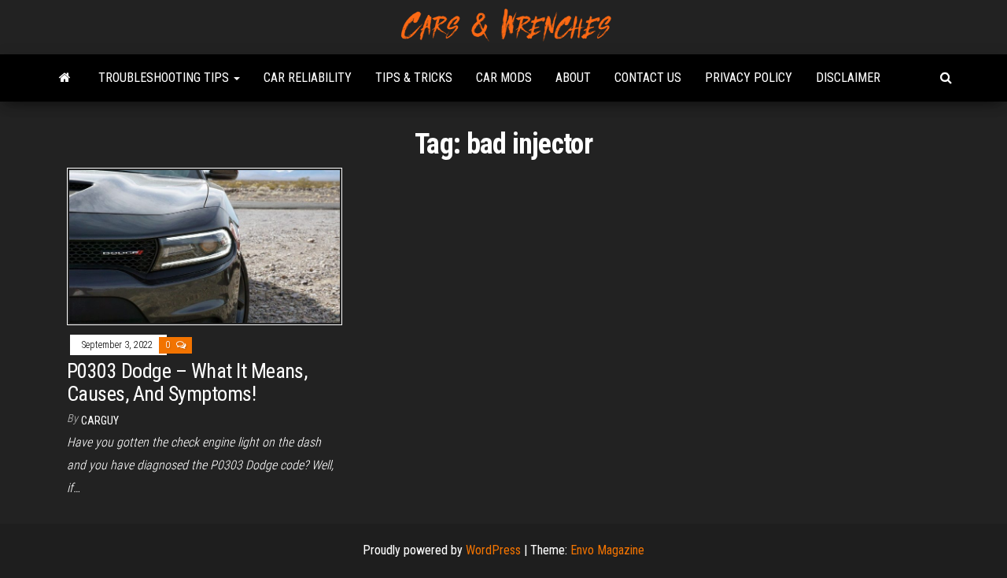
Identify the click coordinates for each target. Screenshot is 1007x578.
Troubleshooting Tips (165, 77)
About (573, 77)
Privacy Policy (748, 77)
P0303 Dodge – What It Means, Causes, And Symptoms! (187, 382)
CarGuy (100, 420)
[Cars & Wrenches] (65, 78)
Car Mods (504, 77)
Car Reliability (308, 77)
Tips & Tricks (413, 77)
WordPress (493, 550)
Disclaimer (848, 77)
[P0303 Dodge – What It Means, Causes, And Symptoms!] (204, 245)
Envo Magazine (607, 550)
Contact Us (647, 77)
